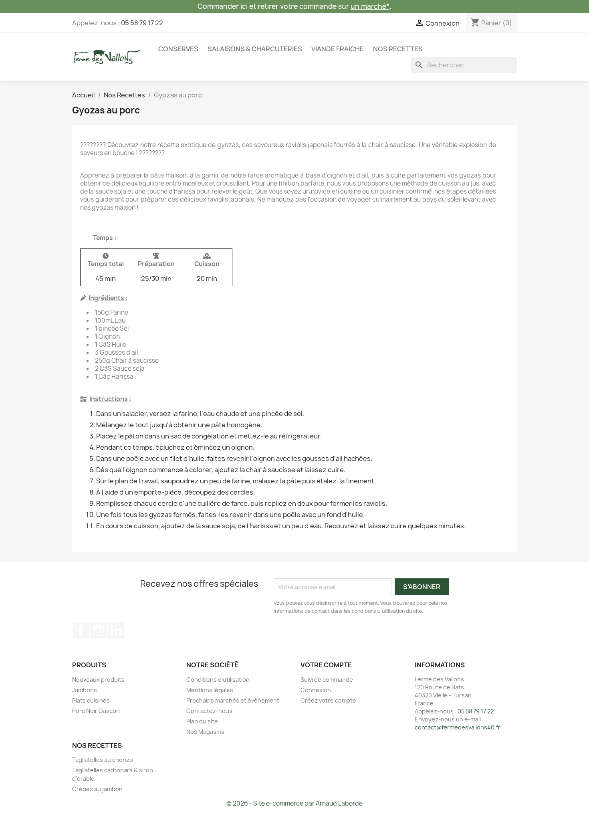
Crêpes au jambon (97, 789)
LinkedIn (116, 630)
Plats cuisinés (91, 700)
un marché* (370, 6)
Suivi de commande (327, 679)
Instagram (99, 630)
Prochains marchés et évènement (232, 700)
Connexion (316, 690)
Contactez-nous (209, 711)
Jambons (84, 690)
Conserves (178, 48)
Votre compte (326, 664)
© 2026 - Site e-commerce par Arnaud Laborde (294, 803)
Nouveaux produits (98, 679)
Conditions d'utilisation (218, 679)
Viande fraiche (337, 48)
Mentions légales (209, 690)
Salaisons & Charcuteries (255, 48)
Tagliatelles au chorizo (102, 760)
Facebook (81, 630)
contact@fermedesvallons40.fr (457, 727)
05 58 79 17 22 (142, 22)
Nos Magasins (205, 731)
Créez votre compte (328, 700)
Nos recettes (398, 48)
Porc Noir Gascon (96, 711)
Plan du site (202, 721)
